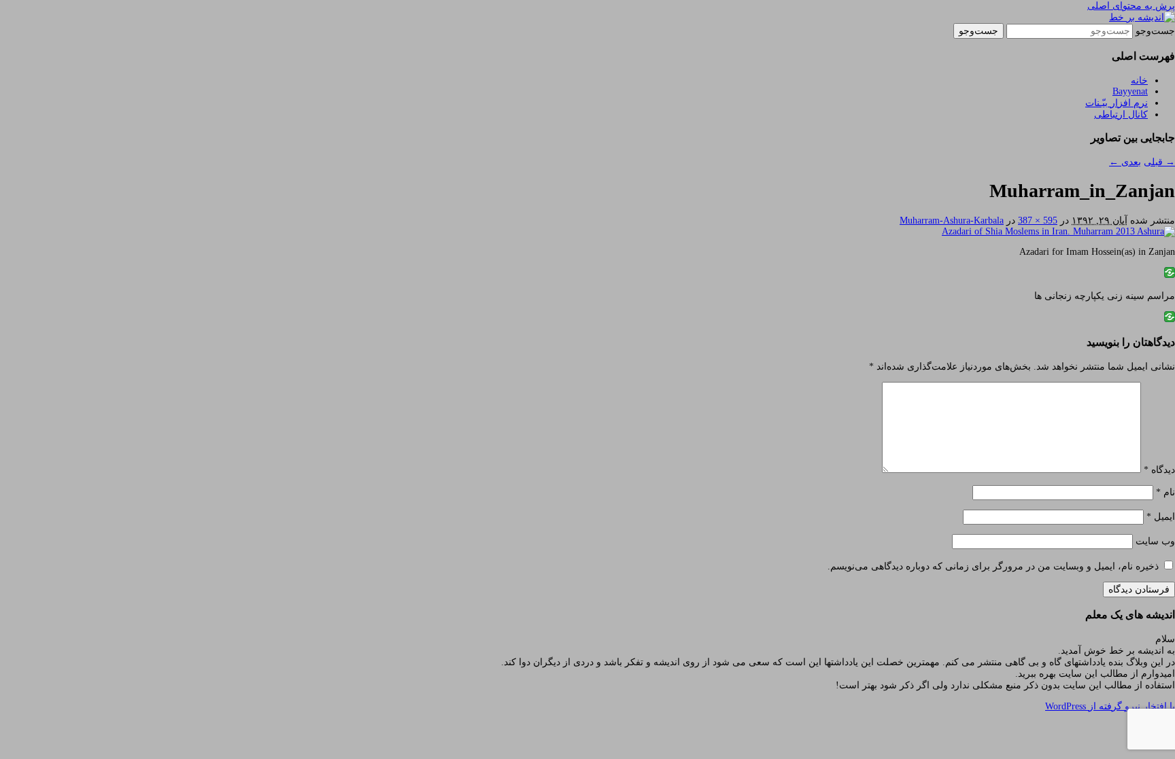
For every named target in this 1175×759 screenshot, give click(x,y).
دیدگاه (1159, 470)
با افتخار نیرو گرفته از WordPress (1110, 706)
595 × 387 (1037, 220)
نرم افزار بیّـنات (1116, 103)
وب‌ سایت (1155, 541)
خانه (1139, 80)
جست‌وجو (1155, 31)
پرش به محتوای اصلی (1131, 6)
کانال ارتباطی (1121, 114)
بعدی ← (1125, 162)
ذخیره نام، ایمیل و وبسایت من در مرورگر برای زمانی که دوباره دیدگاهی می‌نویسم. (993, 566)
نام (1165, 492)
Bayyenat (1130, 91)
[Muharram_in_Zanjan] (1058, 231)
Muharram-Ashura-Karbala (952, 220)
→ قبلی (1159, 162)
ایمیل (1160, 517)
